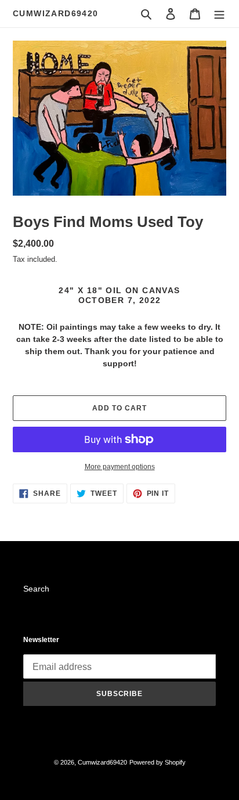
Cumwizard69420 (56, 13)
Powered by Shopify (157, 762)
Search (36, 588)
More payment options (120, 467)
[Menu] (219, 14)
